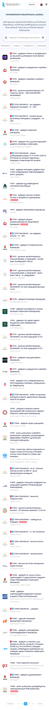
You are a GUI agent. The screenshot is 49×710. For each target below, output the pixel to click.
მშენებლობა (5, 46)
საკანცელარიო (29, 46)
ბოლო (40, 704)
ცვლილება (14, 200)
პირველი (10, 704)
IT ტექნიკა (16, 46)
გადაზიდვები (41, 46)
